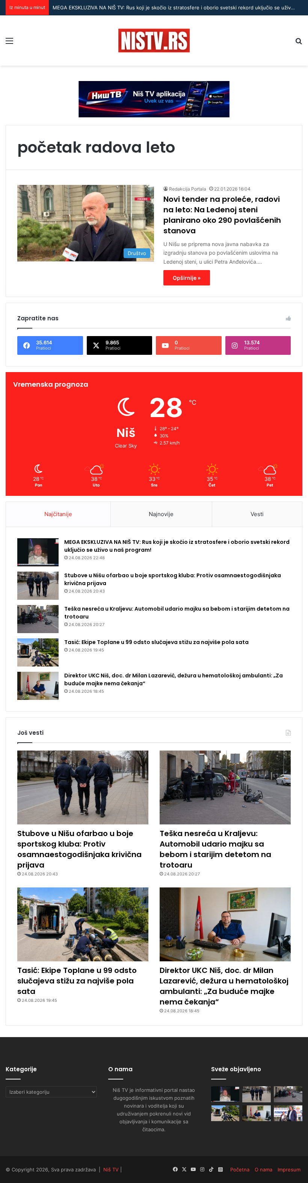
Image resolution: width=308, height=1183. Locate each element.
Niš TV (111, 1169)
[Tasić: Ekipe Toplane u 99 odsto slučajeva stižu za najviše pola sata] (38, 652)
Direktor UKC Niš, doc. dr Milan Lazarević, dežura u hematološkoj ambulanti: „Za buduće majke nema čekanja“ (224, 986)
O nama (263, 1169)
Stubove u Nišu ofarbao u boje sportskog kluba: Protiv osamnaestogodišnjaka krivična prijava (79, 849)
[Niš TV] (154, 40)
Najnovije (161, 514)
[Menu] (9, 43)
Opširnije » (187, 278)
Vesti (257, 514)
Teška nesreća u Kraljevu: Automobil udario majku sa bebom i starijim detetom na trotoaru (215, 849)
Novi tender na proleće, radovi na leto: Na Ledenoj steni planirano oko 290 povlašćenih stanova (222, 215)
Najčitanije (58, 514)
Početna (239, 1169)
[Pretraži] (298, 43)
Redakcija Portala (187, 189)
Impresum (289, 1169)
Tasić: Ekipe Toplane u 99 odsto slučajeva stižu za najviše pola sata (156, 642)
